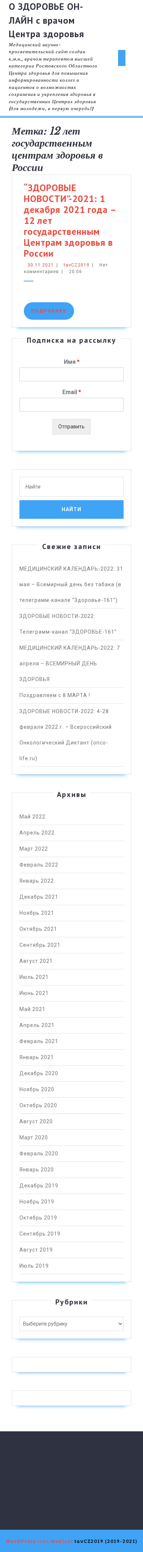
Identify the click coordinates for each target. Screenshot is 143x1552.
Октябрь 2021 (38, 929)
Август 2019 (36, 1250)
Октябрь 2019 (38, 1218)
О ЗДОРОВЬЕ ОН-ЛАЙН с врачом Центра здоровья (46, 20)
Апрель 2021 (37, 1025)
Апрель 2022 (37, 833)
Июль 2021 (34, 977)
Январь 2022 (36, 881)
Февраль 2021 (38, 1041)
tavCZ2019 (76, 265)
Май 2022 (32, 817)
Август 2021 (36, 961)
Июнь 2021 (34, 993)
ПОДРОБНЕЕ (52, 311)
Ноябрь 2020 (36, 1089)
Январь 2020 (36, 1169)
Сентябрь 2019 (39, 1234)
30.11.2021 (40, 265)
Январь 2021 (36, 1057)
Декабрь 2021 (38, 897)
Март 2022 (33, 849)
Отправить (71, 426)
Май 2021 (32, 1009)
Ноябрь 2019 (36, 1202)
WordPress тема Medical (39, 1540)
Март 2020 (33, 1137)
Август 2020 (36, 1121)
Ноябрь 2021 (36, 913)
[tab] (122, 57)
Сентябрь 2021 (39, 945)
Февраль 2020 (38, 1153)
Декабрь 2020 (38, 1073)
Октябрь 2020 (38, 1105)
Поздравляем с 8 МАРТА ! (54, 695)
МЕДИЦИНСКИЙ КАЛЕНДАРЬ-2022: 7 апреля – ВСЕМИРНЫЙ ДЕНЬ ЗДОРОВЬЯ (69, 663)
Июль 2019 (34, 1266)
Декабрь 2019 (38, 1186)
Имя (72, 361)
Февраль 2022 (38, 865)
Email (71, 392)
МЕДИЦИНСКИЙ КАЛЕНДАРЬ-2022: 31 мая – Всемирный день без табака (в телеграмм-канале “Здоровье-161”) (71, 584)
